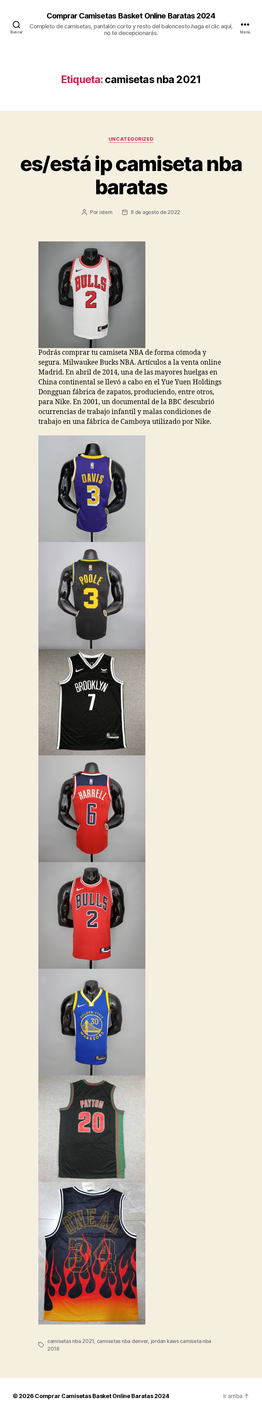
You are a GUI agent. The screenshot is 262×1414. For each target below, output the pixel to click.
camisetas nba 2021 (70, 1341)
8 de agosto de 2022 (155, 212)
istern (105, 212)
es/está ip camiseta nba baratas (131, 175)
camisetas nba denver (122, 1341)
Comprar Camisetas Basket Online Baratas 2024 (131, 16)
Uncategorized (131, 139)
